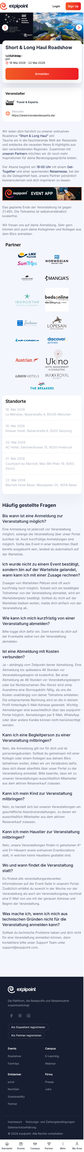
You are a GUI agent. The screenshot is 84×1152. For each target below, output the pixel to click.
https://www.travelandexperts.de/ (33, 115)
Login (56, 6)
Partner (12, 1103)
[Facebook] (11, 1015)
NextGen (13, 1089)
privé (11, 1082)
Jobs (48, 1089)
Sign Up (73, 6)
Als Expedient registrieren (28, 1027)
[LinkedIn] (28, 1015)
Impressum (15, 1121)
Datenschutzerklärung (22, 1127)
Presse (49, 1082)
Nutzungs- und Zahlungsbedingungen (50, 1121)
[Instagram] (19, 1015)
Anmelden (42, 74)
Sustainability (16, 1096)
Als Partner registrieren (26, 1035)
